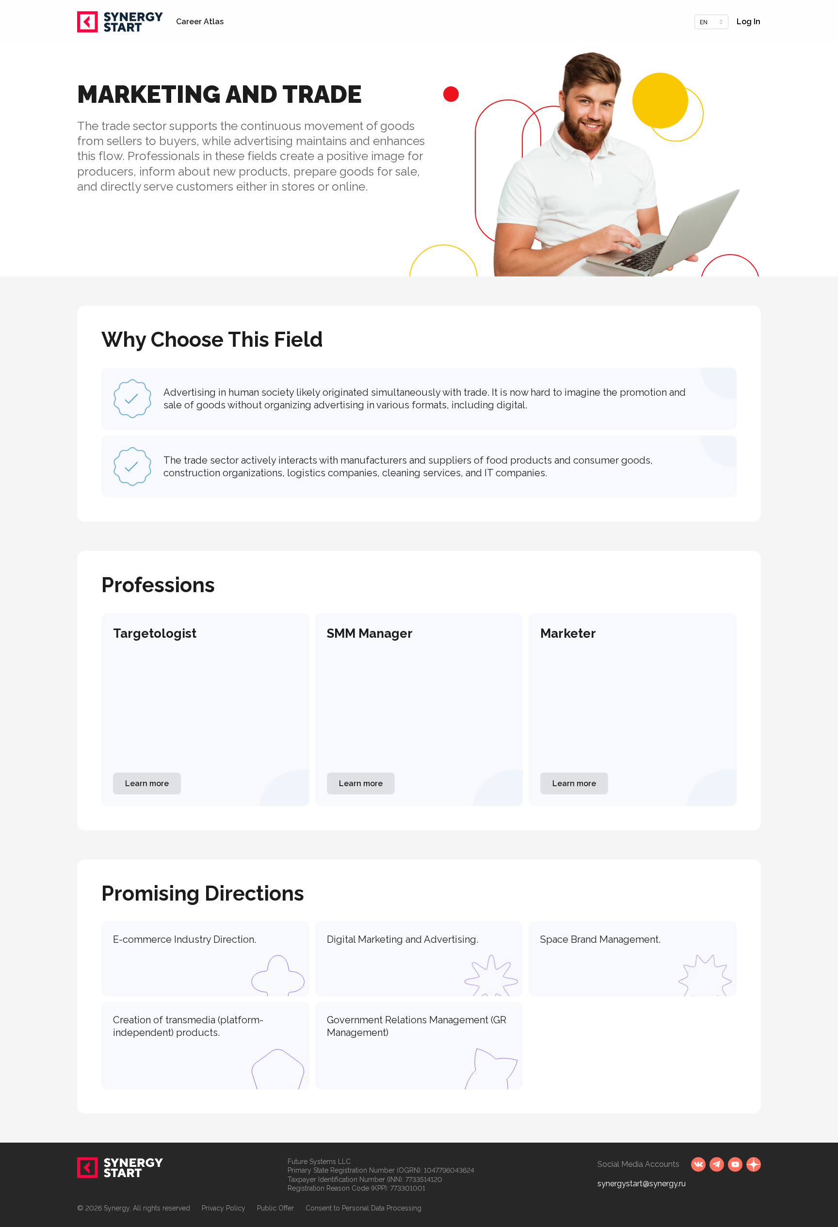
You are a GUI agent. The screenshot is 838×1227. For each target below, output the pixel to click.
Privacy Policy (223, 1208)
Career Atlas (200, 21)
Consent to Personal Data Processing (363, 1208)
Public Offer (275, 1208)
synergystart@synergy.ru (641, 1183)
